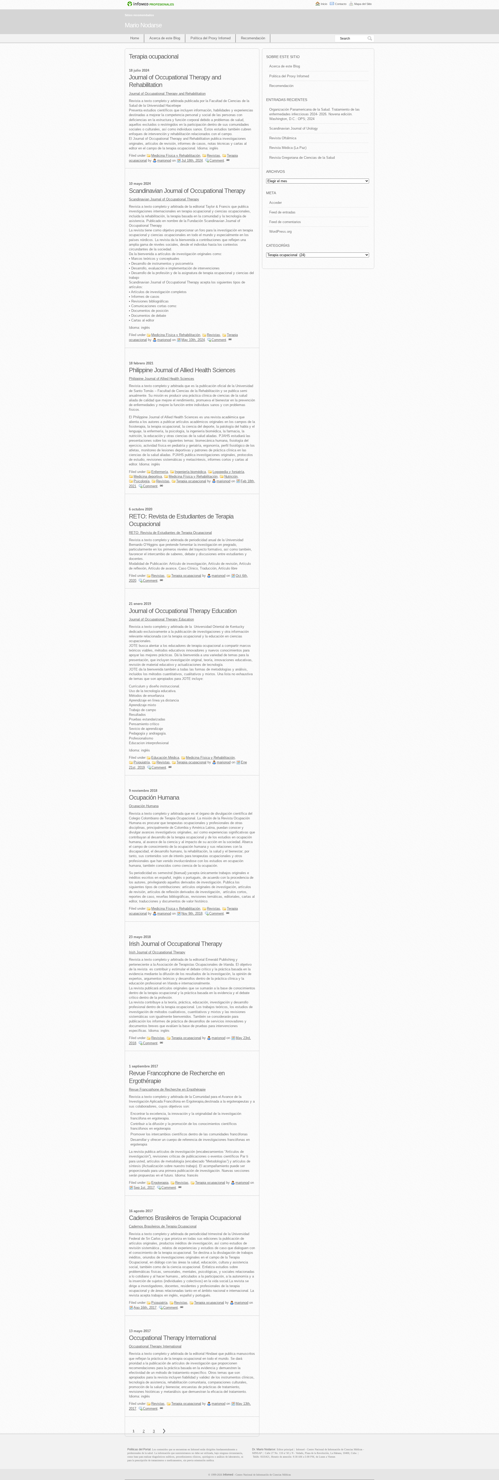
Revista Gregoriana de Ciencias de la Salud (302, 158)
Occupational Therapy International (172, 1337)
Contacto (340, 3)
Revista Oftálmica (282, 138)
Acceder (275, 203)
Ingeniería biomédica (190, 472)
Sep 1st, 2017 (144, 1188)
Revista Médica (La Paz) (287, 148)
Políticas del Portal (138, 1449)
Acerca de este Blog (164, 38)
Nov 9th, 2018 (191, 913)
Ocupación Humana (154, 797)
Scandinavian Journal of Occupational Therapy (187, 190)
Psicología (141, 481)
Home (134, 38)
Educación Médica (165, 758)
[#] (228, 160)
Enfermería (159, 472)
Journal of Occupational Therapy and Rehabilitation (167, 94)
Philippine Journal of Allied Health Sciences (182, 370)
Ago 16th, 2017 (145, 1308)
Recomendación (253, 38)
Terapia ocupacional (191, 481)
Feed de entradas (282, 212)
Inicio (324, 3)
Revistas (213, 155)
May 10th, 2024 (193, 340)
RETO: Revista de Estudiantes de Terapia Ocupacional (170, 533)
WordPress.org (280, 231)
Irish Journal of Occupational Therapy (175, 943)
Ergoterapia (159, 1183)
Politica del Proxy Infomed (289, 76)
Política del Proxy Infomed (211, 38)
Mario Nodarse (143, 25)
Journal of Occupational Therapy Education (183, 610)
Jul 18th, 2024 (192, 160)
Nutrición (231, 476)
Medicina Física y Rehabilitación (175, 155)
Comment (216, 160)
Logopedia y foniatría (228, 472)
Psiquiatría (142, 762)
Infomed (228, 1474)
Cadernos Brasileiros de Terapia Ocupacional (185, 1217)
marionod (164, 160)
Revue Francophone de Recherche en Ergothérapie (167, 1089)
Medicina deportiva (148, 476)
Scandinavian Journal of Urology (293, 128)
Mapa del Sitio (363, 3)
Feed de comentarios (285, 222)
